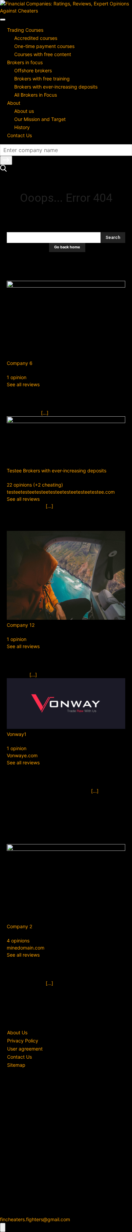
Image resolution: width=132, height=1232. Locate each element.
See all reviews (23, 384)
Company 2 (19, 926)
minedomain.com (25, 948)
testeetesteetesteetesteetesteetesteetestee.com (61, 492)
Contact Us (19, 135)
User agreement (25, 1049)
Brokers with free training (42, 78)
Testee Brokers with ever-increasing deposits (56, 470)
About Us (17, 1032)
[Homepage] (66, 11)
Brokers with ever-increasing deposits (55, 87)
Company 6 (19, 363)
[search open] (3, 170)
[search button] (6, 160)
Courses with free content (42, 54)
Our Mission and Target (40, 119)
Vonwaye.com (22, 755)
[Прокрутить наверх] (2, 1227)
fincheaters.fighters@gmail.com (35, 1219)
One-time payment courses (44, 46)
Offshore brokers (33, 70)
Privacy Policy (22, 1040)
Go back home (67, 247)
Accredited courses (35, 38)
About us (24, 111)
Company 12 (21, 625)
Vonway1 (16, 734)
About (13, 103)
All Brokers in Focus (35, 95)
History (22, 127)
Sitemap (16, 1065)
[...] (44, 413)
